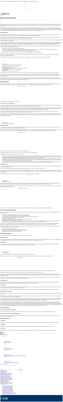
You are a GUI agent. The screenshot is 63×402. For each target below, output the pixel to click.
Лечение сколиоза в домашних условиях (11, 362)
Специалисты (28, 396)
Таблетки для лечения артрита (7, 390)
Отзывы (34, 396)
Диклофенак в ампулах (4, 381)
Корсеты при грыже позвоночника (8, 123)
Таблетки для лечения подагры (5, 377)
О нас (19, 396)
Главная (14, 396)
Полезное (44, 396)
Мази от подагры (3, 372)
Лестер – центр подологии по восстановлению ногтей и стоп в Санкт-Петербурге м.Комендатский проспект (18, 1)
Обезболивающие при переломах (6, 374)
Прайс (49, 396)
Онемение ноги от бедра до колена (6, 383)
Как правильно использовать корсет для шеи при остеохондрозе (15, 355)
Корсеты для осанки (5, 252)
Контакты (39, 396)
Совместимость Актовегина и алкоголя (9, 393)
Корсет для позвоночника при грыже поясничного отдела (12, 64)
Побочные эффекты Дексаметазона (6, 379)
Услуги (23, 396)
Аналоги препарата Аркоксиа (7, 386)
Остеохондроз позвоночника (7, 388)
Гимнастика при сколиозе (6, 181)
